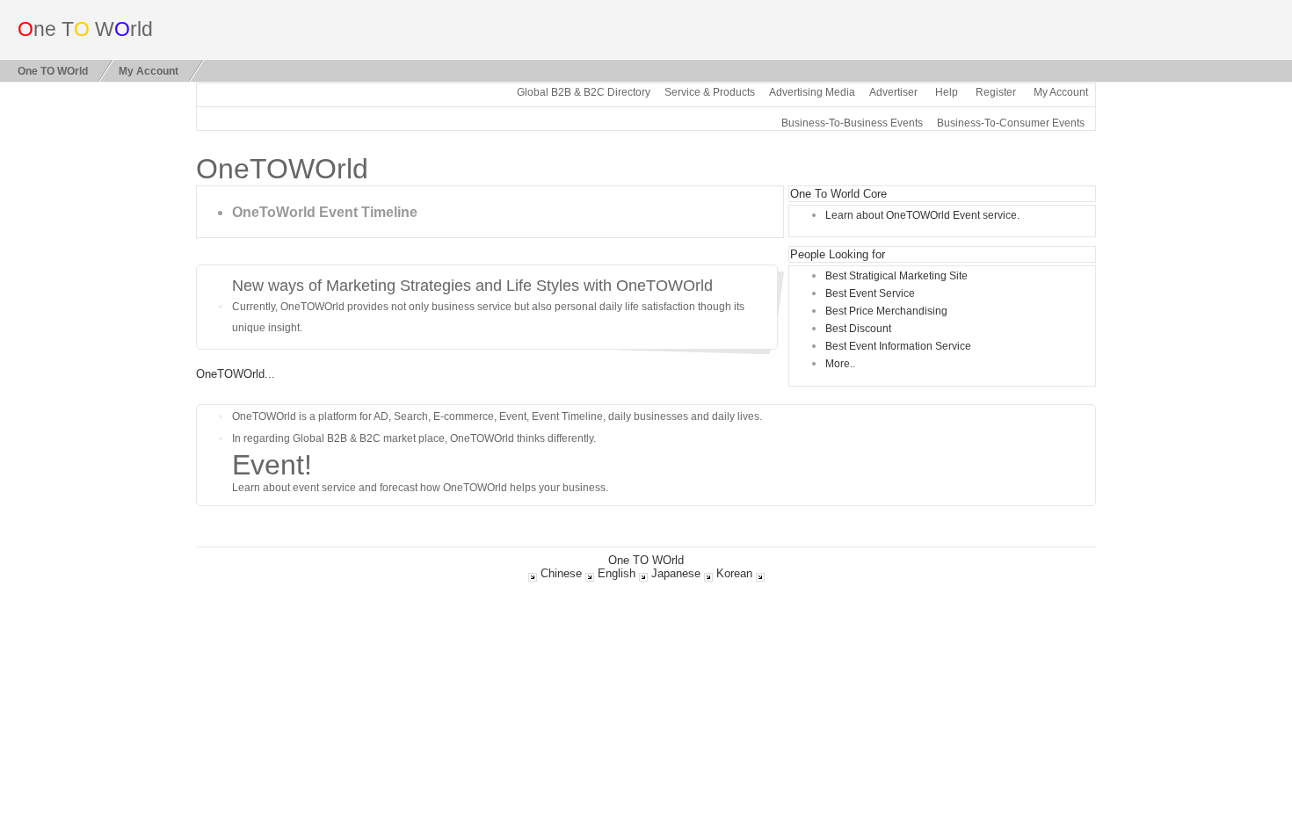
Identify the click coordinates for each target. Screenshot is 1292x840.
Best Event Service (870, 293)
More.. (840, 363)
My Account (148, 70)
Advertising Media (812, 92)
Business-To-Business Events (852, 122)
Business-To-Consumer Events (1011, 122)
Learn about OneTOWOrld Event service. (922, 215)
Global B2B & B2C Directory (583, 92)
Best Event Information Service (898, 345)
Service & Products (709, 92)
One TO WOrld (53, 70)
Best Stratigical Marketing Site (896, 275)
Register (996, 92)
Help (946, 92)
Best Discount (858, 328)
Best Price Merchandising (886, 310)
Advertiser (893, 92)
